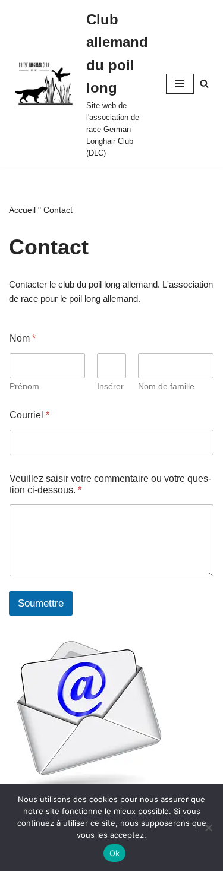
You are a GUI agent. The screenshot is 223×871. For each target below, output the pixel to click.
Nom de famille (166, 386)
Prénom (24, 386)
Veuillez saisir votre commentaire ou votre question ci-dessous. (110, 484)
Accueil (22, 209)
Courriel (29, 415)
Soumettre (41, 603)
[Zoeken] (204, 83)
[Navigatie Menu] (180, 84)
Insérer (110, 386)
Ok (114, 853)
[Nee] (208, 828)
